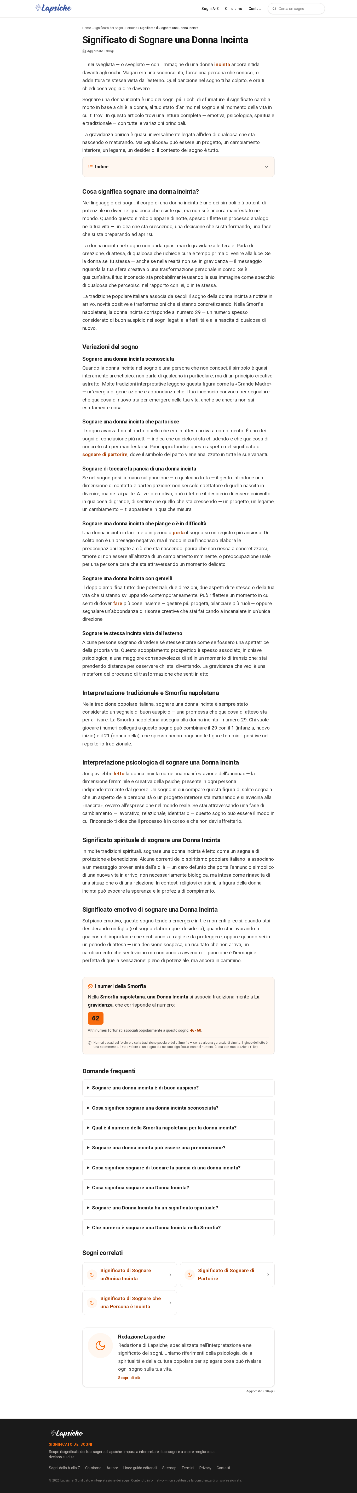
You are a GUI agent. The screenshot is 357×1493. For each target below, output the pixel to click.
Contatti (255, 9)
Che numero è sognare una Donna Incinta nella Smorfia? (156, 1228)
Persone (131, 28)
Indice (101, 166)
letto (119, 774)
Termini (188, 1468)
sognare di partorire (105, 454)
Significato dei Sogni (108, 28)
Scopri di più (129, 1378)
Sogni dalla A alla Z (64, 1468)
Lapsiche (66, 1480)
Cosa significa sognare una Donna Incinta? (140, 1188)
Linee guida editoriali (140, 1468)
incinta (222, 64)
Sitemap (169, 1468)
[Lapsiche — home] (53, 8)
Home (86, 28)
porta (179, 533)
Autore (112, 1468)
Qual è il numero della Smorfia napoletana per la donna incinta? (164, 1128)
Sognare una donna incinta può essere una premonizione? (158, 1148)
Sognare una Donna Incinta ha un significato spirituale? (155, 1208)
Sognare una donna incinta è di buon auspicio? (145, 1088)
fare (117, 603)
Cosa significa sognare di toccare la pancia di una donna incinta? (166, 1168)
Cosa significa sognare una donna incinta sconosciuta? (155, 1108)
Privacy (205, 1468)
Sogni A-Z (210, 9)
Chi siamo (233, 9)
